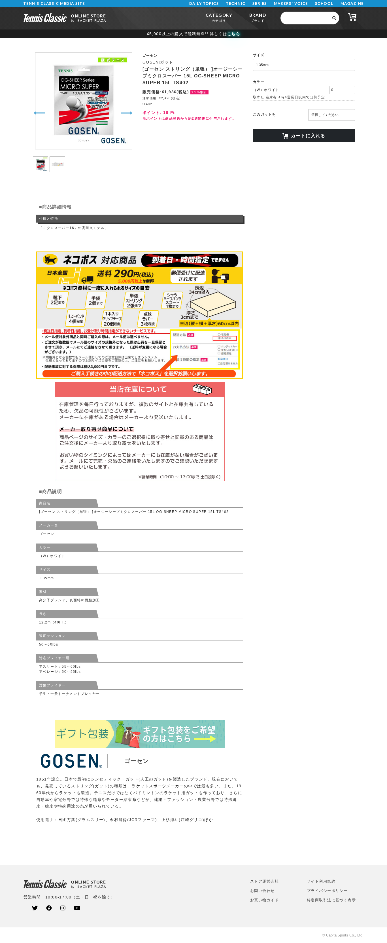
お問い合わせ (262, 891)
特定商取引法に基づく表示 (331, 900)
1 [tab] (40, 157)
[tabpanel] (83, 100)
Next (126, 113)
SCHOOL (324, 3)
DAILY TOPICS (204, 3)
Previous (39, 113)
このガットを (264, 115)
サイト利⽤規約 (321, 881)
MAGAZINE (352, 3)
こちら (233, 33)
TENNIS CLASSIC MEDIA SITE (54, 3)
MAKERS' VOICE (291, 3)
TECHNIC (235, 3)
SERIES (259, 3)
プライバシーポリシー (327, 891)
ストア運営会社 (264, 881)
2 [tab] (57, 157)
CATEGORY (219, 17)
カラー (258, 82)
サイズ (258, 55)
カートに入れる (308, 135)
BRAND (257, 17)
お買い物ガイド (264, 900)
